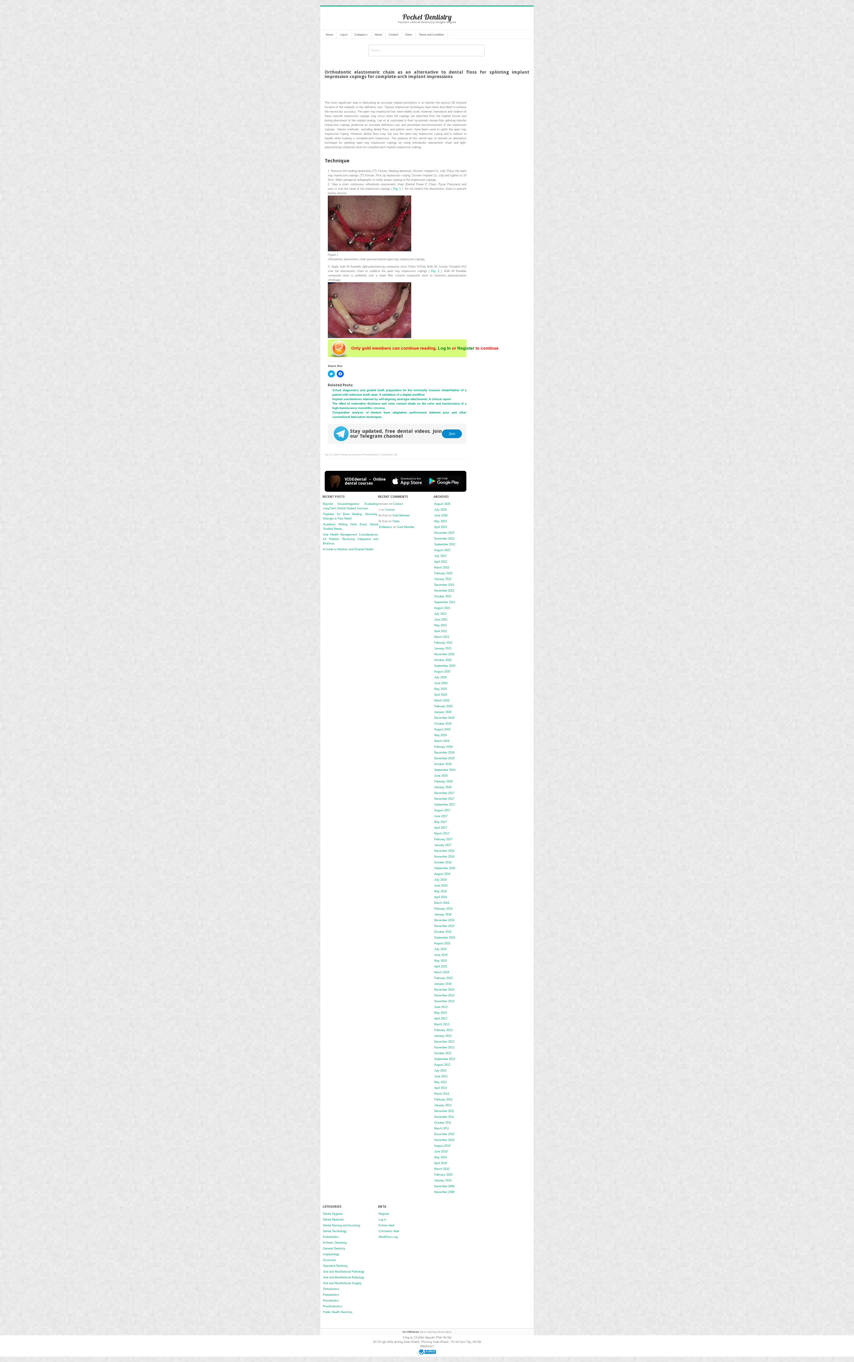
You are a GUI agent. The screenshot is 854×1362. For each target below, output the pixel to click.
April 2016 (440, 897)
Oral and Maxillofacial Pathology (344, 1271)
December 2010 (444, 1134)
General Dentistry (334, 1248)
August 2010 (442, 1145)
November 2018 (444, 758)
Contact (393, 34)
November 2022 (444, 538)
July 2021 (440, 613)
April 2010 (440, 1163)
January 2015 (442, 983)
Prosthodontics (371, 454)
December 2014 (444, 989)
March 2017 (441, 833)
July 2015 (440, 949)
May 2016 (440, 891)
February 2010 (443, 1174)
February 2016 (443, 908)
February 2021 (443, 642)
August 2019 (442, 729)
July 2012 (440, 1070)
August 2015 (442, 943)
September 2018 (444, 770)
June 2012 (440, 1076)
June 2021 (440, 619)
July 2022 (440, 556)
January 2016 (442, 914)
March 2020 (441, 700)
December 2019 (444, 717)
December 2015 (444, 920)
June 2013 (440, 1007)
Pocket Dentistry (427, 17)
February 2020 (443, 706)
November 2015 (444, 926)
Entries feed (386, 1225)
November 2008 (444, 1192)
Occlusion (329, 1260)
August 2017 (442, 810)
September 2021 (444, 602)
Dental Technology (335, 1231)
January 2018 (442, 787)
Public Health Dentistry (337, 1312)
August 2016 (442, 874)
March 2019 (441, 741)
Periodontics (331, 1300)
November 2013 (444, 1001)
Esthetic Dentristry (335, 1242)
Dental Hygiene (332, 1213)
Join (452, 434)
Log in (344, 34)
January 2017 (442, 845)
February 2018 (443, 781)
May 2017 (440, 822)
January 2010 (442, 1180)
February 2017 (443, 839)
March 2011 (441, 1128)
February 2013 (443, 1030)
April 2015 (440, 966)
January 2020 (442, 712)
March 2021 (441, 637)
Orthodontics (331, 1289)
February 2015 (443, 978)
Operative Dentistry (335, 1265)
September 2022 (444, 544)
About (378, 34)
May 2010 (440, 1157)
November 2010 (444, 1140)
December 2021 (444, 584)
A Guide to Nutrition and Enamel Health (348, 549)
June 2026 (440, 515)
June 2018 (440, 775)
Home (329, 34)
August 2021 (442, 608)
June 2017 (440, 816)
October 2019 (442, 723)
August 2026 (442, 504)
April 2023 (440, 527)
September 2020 (444, 665)
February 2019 (443, 746)
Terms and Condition (431, 34)
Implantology (331, 1254)
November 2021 (444, 590)
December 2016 (444, 850)
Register (465, 348)
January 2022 (442, 579)
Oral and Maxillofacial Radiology (343, 1277)
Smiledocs (385, 527)
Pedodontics (331, 1294)
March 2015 (441, 972)
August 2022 (442, 550)
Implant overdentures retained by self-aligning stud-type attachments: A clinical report (391, 399)
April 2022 (440, 561)
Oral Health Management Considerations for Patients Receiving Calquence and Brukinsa (350, 539)
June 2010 (440, 1151)
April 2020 (440, 694)
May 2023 (440, 521)
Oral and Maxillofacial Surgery (342, 1283)
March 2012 (441, 1093)
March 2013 (441, 1024)
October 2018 (442, 764)
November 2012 (444, 1047)
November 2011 (444, 1116)
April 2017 (440, 827)
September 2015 (444, 937)
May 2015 (440, 960)
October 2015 (442, 931)
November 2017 (444, 798)
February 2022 (443, 573)
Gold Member (401, 515)
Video (408, 34)
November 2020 (444, 654)
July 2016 (440, 879)
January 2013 (442, 1036)
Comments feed (389, 1231)
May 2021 (440, 625)
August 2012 (442, 1064)
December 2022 (444, 532)
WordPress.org (388, 1237)
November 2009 (444, 1186)
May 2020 (440, 689)
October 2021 (442, 596)
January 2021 (442, 648)
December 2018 (444, 752)
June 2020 (440, 683)
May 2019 (440, 735)
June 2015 (440, 955)
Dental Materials (333, 1219)
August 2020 (442, 671)
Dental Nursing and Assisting (341, 1225)
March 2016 (441, 903)
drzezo (356, 454)
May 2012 (440, 1082)
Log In (444, 348)
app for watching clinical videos (427, 1332)
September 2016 (444, 868)
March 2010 (441, 1169)
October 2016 (442, 862)
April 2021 (440, 631)
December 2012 (444, 1041)
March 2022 (441, 567)
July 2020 (440, 677)
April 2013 (440, 1018)
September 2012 (444, 1059)
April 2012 (440, 1088)
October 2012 (442, 1053)
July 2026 (440, 509)
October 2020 (442, 660)
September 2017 (444, 804)
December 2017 (444, 793)
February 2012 (443, 1099)
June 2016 (440, 885)
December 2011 (444, 1111)
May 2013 (440, 1012)
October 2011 (442, 1122)
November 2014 (444, 995)
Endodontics (331, 1237)
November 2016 (444, 856)
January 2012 (442, 1105)
